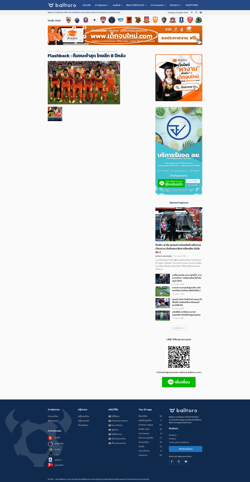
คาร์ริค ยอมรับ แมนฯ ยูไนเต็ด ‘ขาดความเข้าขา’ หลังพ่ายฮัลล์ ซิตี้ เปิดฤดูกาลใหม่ (187, 278)
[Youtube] (200, 12)
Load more (177, 328)
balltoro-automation (163, 256)
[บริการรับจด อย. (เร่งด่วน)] (178, 100)
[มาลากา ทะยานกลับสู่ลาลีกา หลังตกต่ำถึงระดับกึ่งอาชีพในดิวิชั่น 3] (162, 291)
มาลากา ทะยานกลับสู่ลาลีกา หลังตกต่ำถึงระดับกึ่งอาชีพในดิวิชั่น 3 (186, 289)
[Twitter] (196, 12)
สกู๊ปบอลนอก (83, 420)
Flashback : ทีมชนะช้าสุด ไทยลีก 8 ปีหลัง (70, 51)
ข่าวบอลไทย (160, 240)
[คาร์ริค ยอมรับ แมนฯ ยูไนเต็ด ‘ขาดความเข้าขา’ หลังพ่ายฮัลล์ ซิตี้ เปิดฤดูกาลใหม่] (162, 279)
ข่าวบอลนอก (53, 420)
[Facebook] (191, 12)
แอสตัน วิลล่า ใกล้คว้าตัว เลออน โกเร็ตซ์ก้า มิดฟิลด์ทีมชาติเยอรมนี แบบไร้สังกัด (187, 302)
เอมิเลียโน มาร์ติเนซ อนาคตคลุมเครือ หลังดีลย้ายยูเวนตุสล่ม (186, 313)
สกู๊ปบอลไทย (83, 416)
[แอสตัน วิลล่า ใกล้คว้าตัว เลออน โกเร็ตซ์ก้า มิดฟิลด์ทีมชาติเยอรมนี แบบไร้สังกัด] (162, 303)
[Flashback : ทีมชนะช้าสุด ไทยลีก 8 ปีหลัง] (84, 103)
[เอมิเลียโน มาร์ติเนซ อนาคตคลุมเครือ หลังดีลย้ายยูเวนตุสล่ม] (162, 316)
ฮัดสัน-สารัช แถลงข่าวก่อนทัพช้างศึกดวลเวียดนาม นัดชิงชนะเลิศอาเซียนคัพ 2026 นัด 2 (178, 248)
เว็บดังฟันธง (83, 425)
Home (50, 51)
